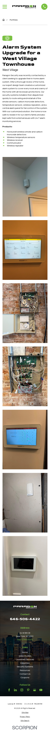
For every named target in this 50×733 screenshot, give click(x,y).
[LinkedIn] (15, 690)
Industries (25, 663)
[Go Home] (4, 20)
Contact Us (25, 673)
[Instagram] (21, 690)
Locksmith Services (25, 659)
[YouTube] (40, 690)
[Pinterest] (28, 690)
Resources (25, 670)
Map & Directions (25, 639)
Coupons (25, 677)
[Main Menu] (5, 7)
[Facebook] (9, 690)
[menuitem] (25, 712)
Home (25, 652)
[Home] (24, 6)
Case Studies (25, 655)
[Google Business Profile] (34, 690)
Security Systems (25, 666)
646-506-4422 (25, 619)
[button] (25, 187)
